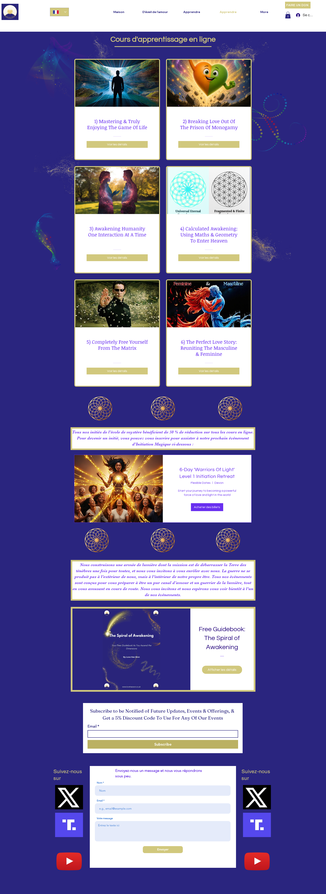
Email (93, 726)
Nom (99, 782)
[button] (288, 15)
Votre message (105, 818)
